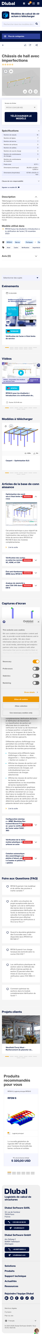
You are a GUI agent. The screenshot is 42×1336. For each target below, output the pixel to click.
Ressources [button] (11, 1286)
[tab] (7, 347)
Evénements (10, 286)
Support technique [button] (15, 1276)
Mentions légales (11, 1308)
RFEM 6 (9, 242)
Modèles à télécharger (17, 419)
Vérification (25, 248)
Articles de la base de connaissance (20, 486)
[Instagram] (32, 1298)
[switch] (36, 668)
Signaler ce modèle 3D (9, 187)
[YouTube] (12, 1298)
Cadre (16, 248)
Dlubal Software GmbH (18, 1235)
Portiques (29, 242)
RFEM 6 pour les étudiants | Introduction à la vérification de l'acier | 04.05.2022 (19, 394)
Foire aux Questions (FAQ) (20, 878)
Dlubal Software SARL (17, 1208)
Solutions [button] (10, 1266)
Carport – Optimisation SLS (17, 461)
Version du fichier (10, 103)
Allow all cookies (21, 699)
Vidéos (7, 358)
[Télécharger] (25, 91)
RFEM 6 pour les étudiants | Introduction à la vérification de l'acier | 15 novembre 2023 (22, 231)
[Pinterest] (22, 1298)
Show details (29, 692)
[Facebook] (17, 1298)
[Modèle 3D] (6, 71)
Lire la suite (13, 547)
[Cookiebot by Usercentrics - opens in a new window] (24, 621)
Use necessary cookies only (21, 713)
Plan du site (9, 1316)
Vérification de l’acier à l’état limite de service (20, 337)
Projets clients (12, 1011)
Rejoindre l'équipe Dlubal (19, 1293)
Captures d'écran (14, 603)
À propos (8, 1312)
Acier (8, 248)
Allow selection (21, 706)
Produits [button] (9, 1271)
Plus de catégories (16, 36)
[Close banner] (38, 622)
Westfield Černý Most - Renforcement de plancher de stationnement (18, 1048)
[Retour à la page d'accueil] (8, 3)
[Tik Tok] (27, 1298)
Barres (17, 242)
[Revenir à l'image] (11, 71)
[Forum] (6, 1298)
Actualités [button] (11, 1281)
